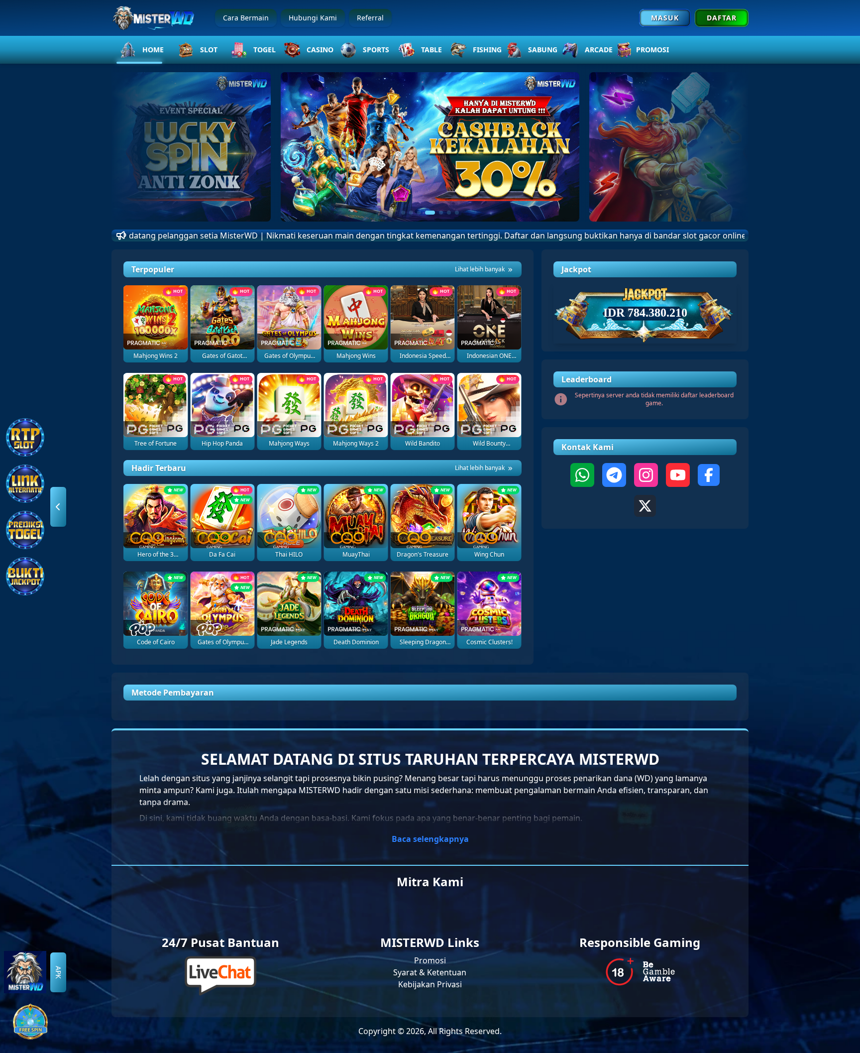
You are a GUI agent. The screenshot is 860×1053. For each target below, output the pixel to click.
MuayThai (356, 555)
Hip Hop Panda (222, 444)
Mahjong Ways (289, 444)
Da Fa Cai (222, 555)
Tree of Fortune (155, 444)
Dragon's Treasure (422, 555)
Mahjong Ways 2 (356, 444)
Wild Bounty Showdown (489, 444)
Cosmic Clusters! (489, 642)
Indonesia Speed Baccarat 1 (423, 356)
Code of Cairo (156, 642)
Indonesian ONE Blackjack (489, 356)
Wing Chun (489, 555)
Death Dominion (356, 642)
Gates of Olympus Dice (289, 356)
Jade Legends (289, 642)
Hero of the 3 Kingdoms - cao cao (155, 555)
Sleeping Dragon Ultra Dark (423, 642)
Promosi (430, 960)
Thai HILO (289, 555)
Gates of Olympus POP (222, 642)
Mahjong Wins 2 (155, 356)
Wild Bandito (422, 444)
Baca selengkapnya (430, 838)
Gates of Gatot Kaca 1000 (222, 356)
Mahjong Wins (356, 356)
